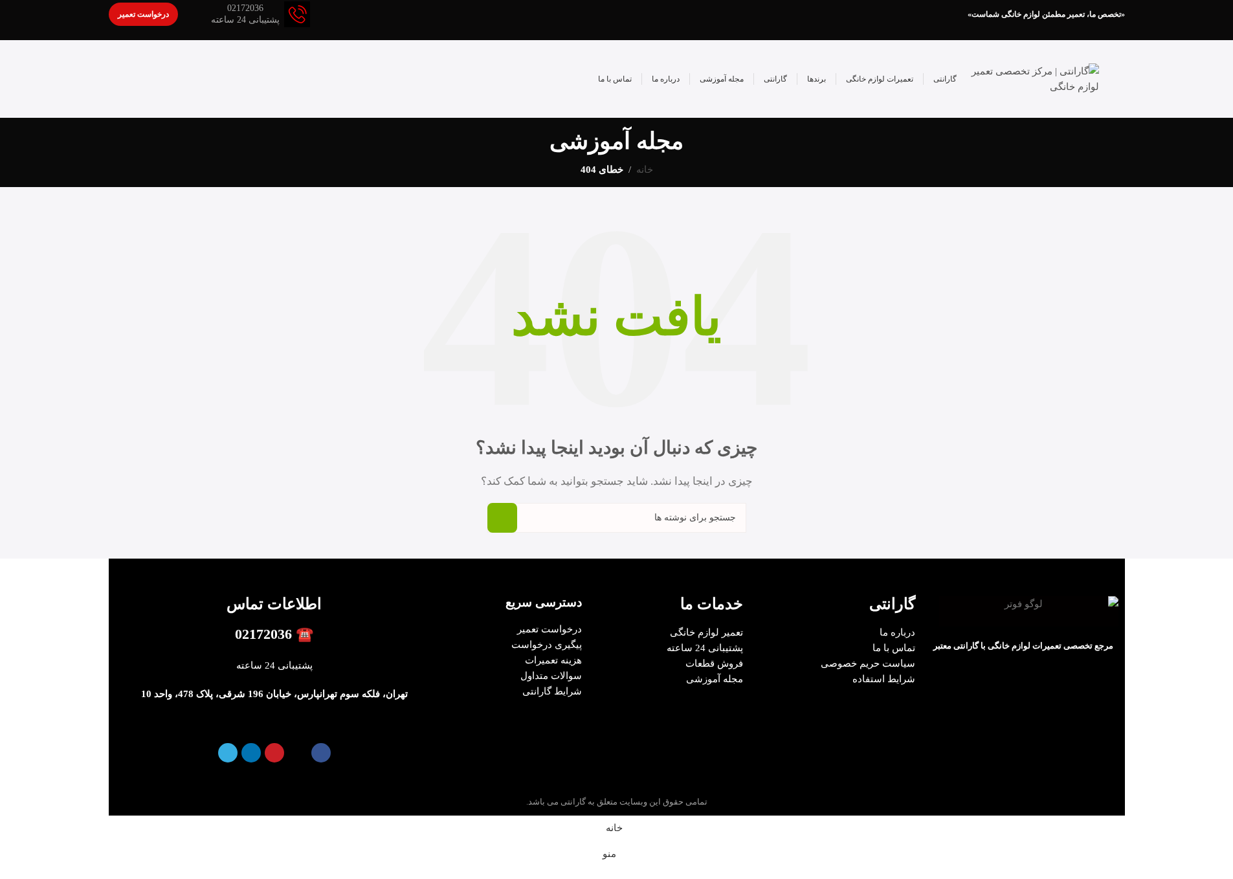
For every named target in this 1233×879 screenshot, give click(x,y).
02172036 (263, 634)
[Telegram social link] (228, 752)
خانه (644, 169)
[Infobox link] (260, 14)
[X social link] (297, 752)
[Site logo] (1034, 77)
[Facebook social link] (321, 752)
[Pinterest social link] (274, 752)
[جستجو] (502, 518)
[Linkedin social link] (251, 752)
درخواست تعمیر (143, 14)
